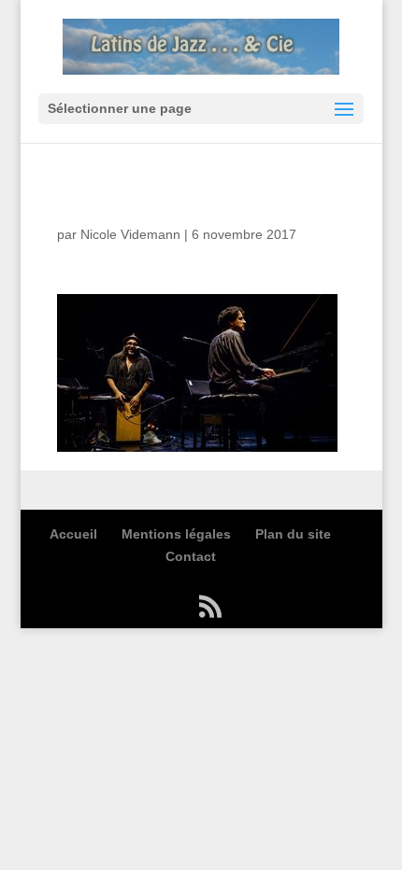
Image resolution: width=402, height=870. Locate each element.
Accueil (73, 533)
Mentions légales (176, 533)
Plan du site (293, 533)
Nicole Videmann (130, 234)
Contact (190, 556)
